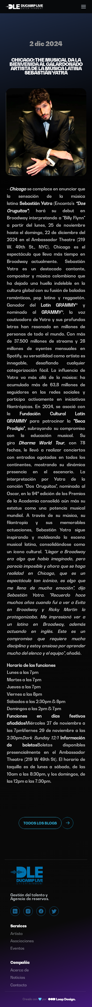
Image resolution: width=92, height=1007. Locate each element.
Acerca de (19, 970)
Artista (16, 933)
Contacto (18, 985)
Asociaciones (22, 940)
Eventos (17, 948)
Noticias (17, 977)
